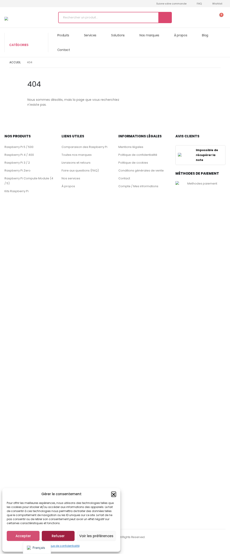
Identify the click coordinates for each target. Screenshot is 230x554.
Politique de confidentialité (61, 546)
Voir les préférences (96, 536)
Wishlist (217, 3)
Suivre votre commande (171, 3)
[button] (113, 494)
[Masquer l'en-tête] (19, 18)
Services (90, 35)
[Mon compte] (203, 17)
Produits (63, 35)
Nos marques (149, 35)
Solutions (118, 35)
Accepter (23, 536)
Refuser (58, 536)
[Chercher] (164, 17)
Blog (205, 35)
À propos (180, 35)
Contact (63, 50)
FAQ (199, 3)
